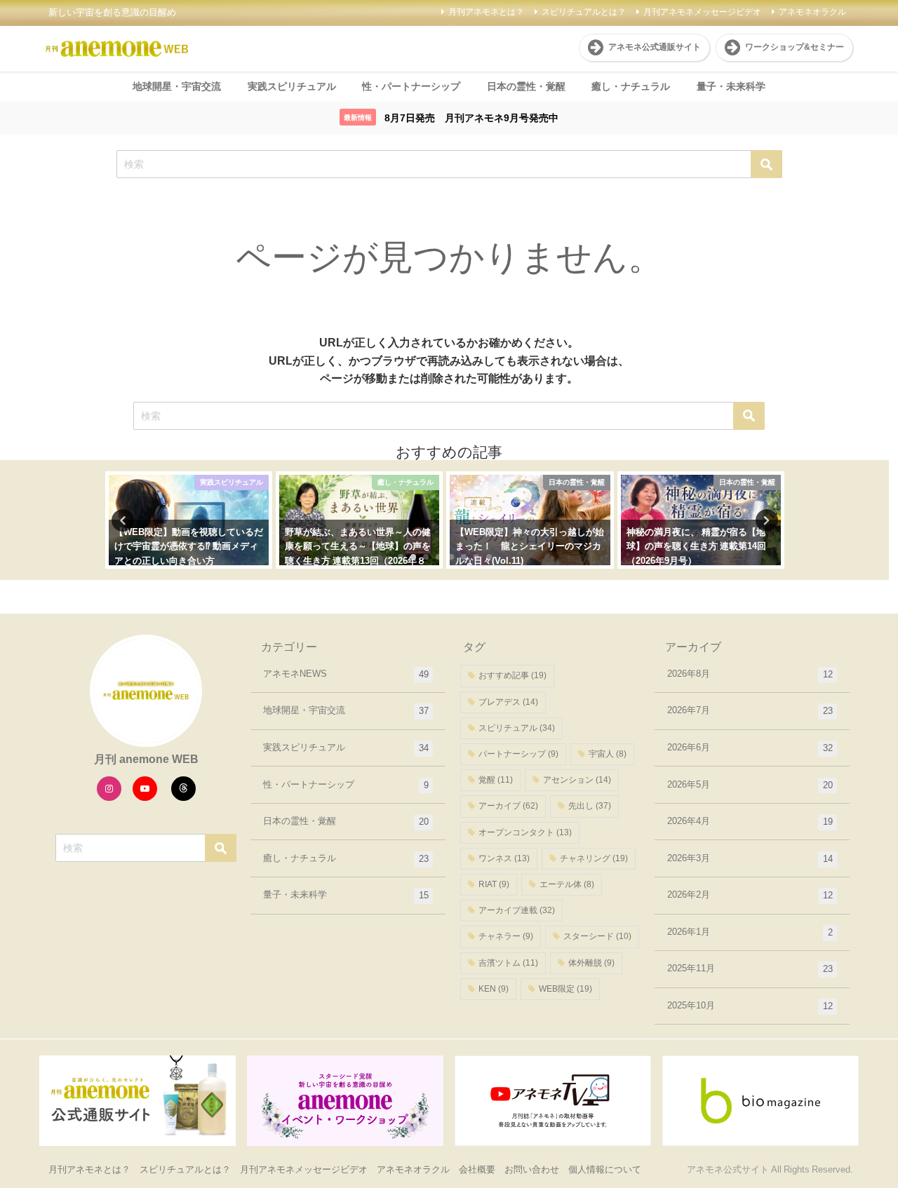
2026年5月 (750, 785)
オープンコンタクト (525, 832)
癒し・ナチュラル (630, 86)
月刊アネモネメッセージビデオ (702, 12)
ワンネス (504, 858)
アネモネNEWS (346, 674)
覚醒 (495, 780)
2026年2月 (750, 895)
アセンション (577, 780)
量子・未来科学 (731, 86)
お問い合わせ (531, 1169)
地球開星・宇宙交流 (177, 86)
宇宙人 (607, 754)
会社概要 (477, 1169)
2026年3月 (750, 858)
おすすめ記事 (512, 675)
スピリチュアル (516, 728)
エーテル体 (567, 884)
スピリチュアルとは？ (584, 12)
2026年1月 (750, 932)
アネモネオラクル (812, 12)
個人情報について (604, 1169)
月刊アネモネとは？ (486, 12)
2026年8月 (750, 674)
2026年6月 (750, 747)
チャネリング (594, 858)
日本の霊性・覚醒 (526, 86)
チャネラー (505, 936)
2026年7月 (750, 710)
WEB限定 (565, 989)
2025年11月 (750, 968)
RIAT (493, 884)
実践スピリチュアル (292, 86)
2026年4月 (750, 821)
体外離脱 (591, 963)
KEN (493, 989)
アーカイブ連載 (516, 910)
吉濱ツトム (508, 963)
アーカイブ (508, 806)
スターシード (597, 936)
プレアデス (508, 702)
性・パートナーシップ (411, 86)
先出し (589, 806)
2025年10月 (750, 1006)
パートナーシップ (518, 754)
